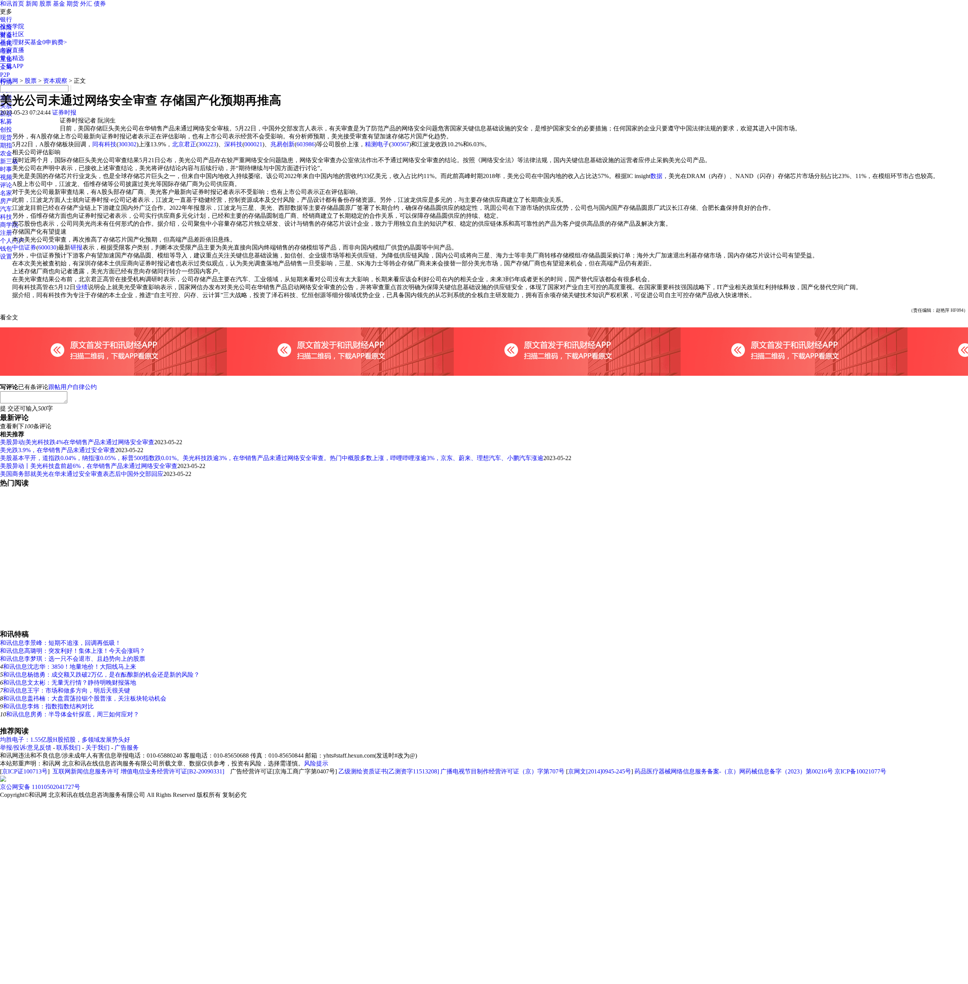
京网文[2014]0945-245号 (599, 771)
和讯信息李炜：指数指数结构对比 (48, 706)
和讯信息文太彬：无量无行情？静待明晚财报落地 (69, 682)
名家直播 (12, 50)
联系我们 (68, 747)
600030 (47, 247)
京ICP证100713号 (25, 771)
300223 (207, 144)
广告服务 (127, 747)
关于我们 (97, 747)
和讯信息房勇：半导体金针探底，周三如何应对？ (72, 714)
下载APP (11, 66)
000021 (253, 144)
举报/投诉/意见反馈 (25, 747)
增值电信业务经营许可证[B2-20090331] (172, 771)
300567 (400, 144)
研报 (76, 247)
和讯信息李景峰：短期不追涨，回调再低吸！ (60, 643)
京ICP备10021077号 (860, 771)
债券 (100, 3)
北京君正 (184, 144)
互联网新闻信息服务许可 (86, 771)
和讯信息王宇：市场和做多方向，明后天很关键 (66, 690)
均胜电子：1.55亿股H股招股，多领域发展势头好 (65, 739)
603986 (305, 144)
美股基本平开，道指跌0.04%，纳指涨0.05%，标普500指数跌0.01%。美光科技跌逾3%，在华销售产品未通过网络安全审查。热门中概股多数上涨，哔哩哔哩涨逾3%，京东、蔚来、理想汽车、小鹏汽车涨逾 (271, 458)
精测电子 (377, 144)
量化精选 (12, 58)
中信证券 (24, 247)
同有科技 (104, 144)
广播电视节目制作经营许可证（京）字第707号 (503, 771)
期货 (73, 3)
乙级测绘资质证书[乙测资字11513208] (388, 771)
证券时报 (64, 112)
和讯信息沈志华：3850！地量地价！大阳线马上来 (69, 666)
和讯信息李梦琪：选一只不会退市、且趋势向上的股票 (72, 658)
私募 (6, 121)
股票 (45, 3)
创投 (6, 129)
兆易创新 (282, 144)
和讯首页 (12, 3)
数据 (656, 176)
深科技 (233, 144)
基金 (59, 3)
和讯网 (9, 80)
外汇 (86, 3)
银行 (6, 19)
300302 (127, 144)
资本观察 (55, 80)
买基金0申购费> (45, 42)
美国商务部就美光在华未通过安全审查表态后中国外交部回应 (81, 474)
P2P (5, 74)
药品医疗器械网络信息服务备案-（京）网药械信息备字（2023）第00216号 (733, 771)
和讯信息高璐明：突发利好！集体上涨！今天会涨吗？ (72, 651)
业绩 (82, 287)
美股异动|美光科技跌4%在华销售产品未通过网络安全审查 (77, 442)
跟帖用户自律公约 (72, 387)
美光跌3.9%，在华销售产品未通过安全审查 (57, 450)
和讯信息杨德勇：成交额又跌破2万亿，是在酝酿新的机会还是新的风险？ (101, 674)
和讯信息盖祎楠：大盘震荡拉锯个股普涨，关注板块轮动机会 (84, 698)
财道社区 (12, 34)
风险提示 (316, 763)
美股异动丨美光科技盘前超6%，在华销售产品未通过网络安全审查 (88, 466)
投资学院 (12, 26)
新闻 (32, 3)
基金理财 (12, 42)
